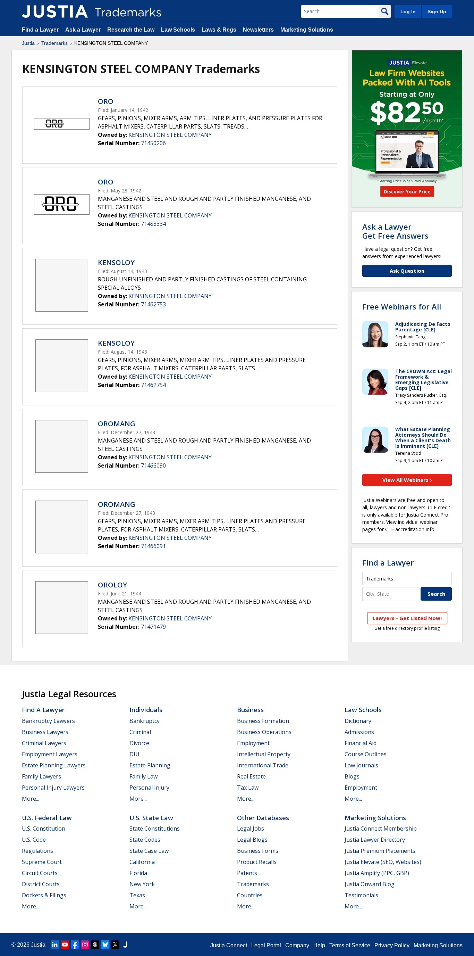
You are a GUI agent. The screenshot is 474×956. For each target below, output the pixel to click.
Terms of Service (349, 945)
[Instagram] (85, 944)
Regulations (37, 851)
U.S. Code (34, 839)
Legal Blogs (252, 839)
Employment (253, 743)
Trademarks (54, 43)
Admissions (359, 732)
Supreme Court (42, 862)
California (142, 862)
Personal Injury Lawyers (53, 787)
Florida (138, 873)
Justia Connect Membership (381, 828)
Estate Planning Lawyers (54, 765)
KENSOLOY (116, 262)
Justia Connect (228, 945)
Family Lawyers (41, 776)
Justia (28, 43)
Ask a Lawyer (83, 30)
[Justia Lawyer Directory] (125, 944)
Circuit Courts (40, 873)
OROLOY (112, 585)
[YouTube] (65, 944)
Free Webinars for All (401, 306)
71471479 (153, 627)
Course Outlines (366, 754)
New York (142, 884)
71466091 (153, 546)
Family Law (143, 776)
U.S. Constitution (43, 828)
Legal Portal (266, 945)
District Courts (41, 884)
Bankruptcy (144, 721)
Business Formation (263, 721)
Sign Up (437, 11)
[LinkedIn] (55, 944)
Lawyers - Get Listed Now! (407, 618)
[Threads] (95, 944)
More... (30, 798)
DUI (134, 754)
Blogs (352, 776)
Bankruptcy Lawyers (48, 721)
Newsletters (258, 30)
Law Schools (178, 30)
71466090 (153, 465)
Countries (250, 895)
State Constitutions (154, 828)
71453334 (153, 224)
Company (297, 945)
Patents (247, 873)
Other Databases (263, 818)
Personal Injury (149, 787)
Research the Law (130, 30)
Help (319, 945)
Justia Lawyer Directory (375, 839)
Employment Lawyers (49, 754)
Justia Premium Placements (380, 851)
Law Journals (361, 765)
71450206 (153, 143)
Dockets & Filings (44, 895)
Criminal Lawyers (44, 743)
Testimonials (361, 895)
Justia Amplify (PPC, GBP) (377, 873)
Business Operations (264, 732)
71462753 (153, 304)
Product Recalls (257, 862)
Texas (137, 895)
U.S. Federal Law (47, 818)
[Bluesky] (105, 944)
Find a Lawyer (40, 30)
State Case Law (149, 851)
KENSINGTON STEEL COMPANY (170, 135)
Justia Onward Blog (370, 884)
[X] (115, 944)
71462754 (153, 385)
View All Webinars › (407, 479)
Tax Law (248, 787)
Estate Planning (149, 765)
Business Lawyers (45, 732)
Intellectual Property (263, 754)
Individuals (145, 710)
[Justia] (55, 11)
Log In (408, 11)
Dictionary (358, 721)
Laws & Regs (219, 30)
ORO (105, 101)
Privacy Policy (391, 945)
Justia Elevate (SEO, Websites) (383, 862)
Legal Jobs (250, 828)
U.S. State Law (151, 818)
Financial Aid (360, 743)
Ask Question (407, 270)
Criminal (140, 732)
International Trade (262, 765)
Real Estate (251, 776)
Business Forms (257, 851)
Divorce (139, 743)
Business (250, 710)
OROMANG (116, 423)
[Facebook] (75, 944)
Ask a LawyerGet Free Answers (395, 231)
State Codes (144, 839)
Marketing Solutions (306, 30)
